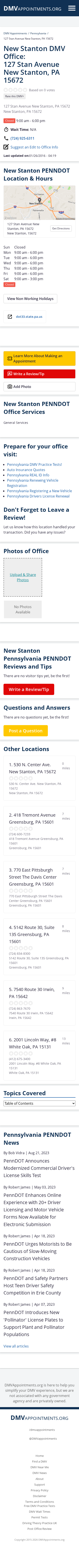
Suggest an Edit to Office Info (34, 147)
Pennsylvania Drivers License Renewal (38, 496)
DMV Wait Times (39, 1512)
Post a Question (26, 731)
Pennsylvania (38, 33)
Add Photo (22, 386)
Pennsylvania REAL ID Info (28, 475)
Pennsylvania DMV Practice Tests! (34, 464)
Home (40, 1456)
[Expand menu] (71, 8)
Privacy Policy (39, 1490)
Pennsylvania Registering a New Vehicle (39, 490)
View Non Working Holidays (30, 298)
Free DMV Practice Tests (39, 1506)
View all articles (16, 1346)
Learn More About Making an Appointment (37, 358)
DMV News (39, 1473)
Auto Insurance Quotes (26, 469)
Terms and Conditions (39, 1502)
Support (39, 1484)
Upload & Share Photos (23, 577)
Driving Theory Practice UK (39, 1523)
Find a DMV (39, 1461)
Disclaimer (39, 1496)
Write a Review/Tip (28, 373)
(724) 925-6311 (22, 138)
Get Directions (61, 228)
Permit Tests (39, 1517)
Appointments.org (32, 9)
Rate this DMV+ (14, 96)
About (40, 1479)
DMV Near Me (40, 1467)
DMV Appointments (15, 33)
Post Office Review (39, 1529)
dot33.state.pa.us (29, 316)
